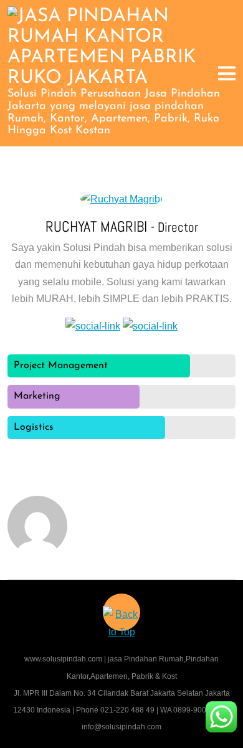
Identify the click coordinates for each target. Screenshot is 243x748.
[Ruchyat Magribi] (121, 199)
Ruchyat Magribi (98, 226)
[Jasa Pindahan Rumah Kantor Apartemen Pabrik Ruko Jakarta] (121, 78)
